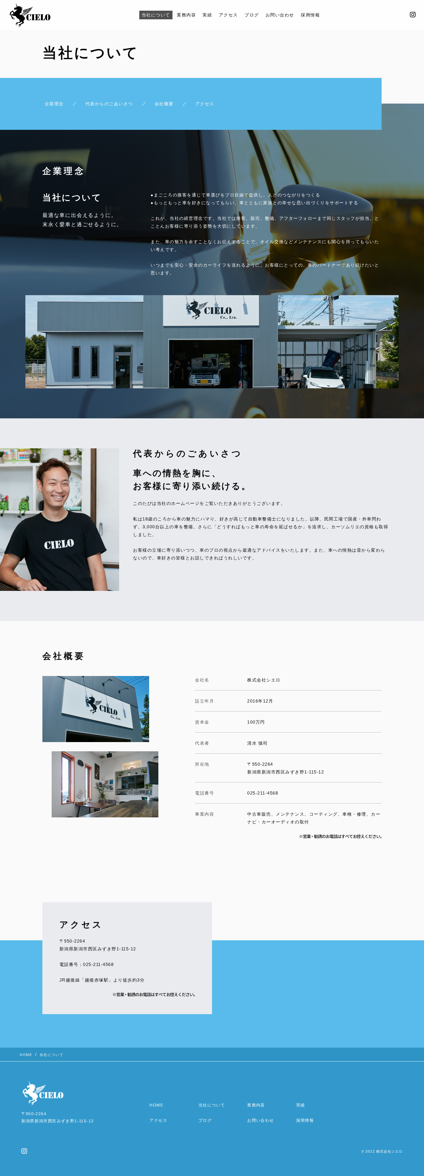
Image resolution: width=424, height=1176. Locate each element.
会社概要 (164, 103)
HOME (156, 1105)
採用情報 (310, 14)
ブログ (252, 14)
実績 (207, 14)
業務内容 (186, 14)
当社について (156, 14)
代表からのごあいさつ (109, 103)
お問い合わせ (280, 14)
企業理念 (54, 103)
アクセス (228, 14)
